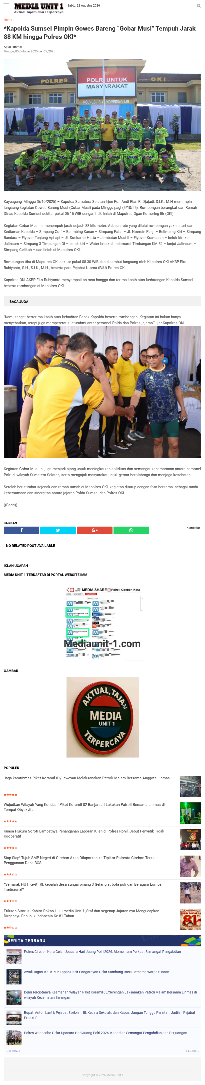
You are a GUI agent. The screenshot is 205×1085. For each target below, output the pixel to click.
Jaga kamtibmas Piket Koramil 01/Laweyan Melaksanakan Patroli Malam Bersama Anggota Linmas (87, 778)
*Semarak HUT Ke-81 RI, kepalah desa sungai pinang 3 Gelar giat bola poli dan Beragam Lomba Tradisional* (83, 887)
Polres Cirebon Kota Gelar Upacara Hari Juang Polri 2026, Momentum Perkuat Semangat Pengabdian (102, 952)
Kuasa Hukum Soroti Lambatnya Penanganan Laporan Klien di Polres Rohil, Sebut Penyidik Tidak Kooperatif (84, 834)
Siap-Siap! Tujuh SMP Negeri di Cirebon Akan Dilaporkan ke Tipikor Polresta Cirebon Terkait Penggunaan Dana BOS (80, 860)
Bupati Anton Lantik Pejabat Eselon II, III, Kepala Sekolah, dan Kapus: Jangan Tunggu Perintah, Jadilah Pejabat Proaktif (109, 1015)
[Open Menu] (6, 5)
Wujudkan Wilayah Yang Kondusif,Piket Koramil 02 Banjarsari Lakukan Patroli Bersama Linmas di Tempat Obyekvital (84, 807)
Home (8, 20)
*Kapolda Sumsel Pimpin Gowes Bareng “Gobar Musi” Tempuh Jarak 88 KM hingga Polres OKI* (100, 32)
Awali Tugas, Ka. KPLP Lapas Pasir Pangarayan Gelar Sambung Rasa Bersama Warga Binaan (96, 972)
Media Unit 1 (115, 1075)
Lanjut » (192, 1051)
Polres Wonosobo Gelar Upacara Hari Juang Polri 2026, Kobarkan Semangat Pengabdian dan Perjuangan (105, 1033)
